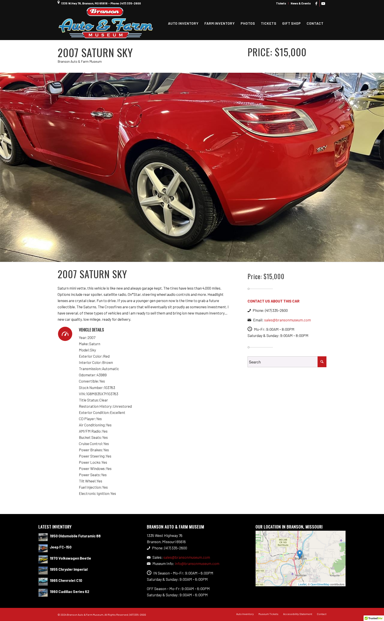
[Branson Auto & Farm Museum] (106, 23)
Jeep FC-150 (61, 547)
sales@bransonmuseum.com (287, 320)
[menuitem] (281, 3)
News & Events (301, 3)
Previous (4, 167)
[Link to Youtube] (323, 3)
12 (193, 257)
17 (211, 257)
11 (190, 257)
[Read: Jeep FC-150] (43, 548)
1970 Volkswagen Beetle (70, 558)
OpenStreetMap (320, 584)
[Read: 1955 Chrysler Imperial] (43, 571)
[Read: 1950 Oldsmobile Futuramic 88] (43, 537)
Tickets (281, 3)
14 (200, 257)
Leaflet (302, 584)
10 (186, 257)
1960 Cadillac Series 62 (69, 591)
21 (225, 257)
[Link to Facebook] (316, 3)
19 (218, 257)
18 (215, 257)
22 (229, 257)
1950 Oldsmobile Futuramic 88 (75, 536)
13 (197, 257)
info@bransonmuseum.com (197, 563)
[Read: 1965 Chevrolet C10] (43, 582)
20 (222, 257)
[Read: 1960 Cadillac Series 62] (43, 593)
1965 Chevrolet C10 (66, 580)
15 (204, 257)
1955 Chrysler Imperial (69, 569)
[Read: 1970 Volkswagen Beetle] (43, 559)
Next (380, 167)
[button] (299, 554)
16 (208, 257)
